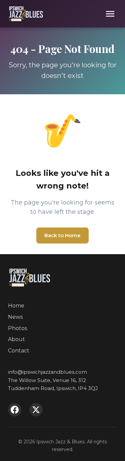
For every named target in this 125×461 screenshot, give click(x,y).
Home (16, 305)
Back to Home (62, 235)
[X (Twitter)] (36, 409)
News (15, 317)
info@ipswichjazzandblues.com (47, 372)
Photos (17, 328)
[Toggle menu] (110, 13)
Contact (18, 350)
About (16, 339)
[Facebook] (14, 409)
